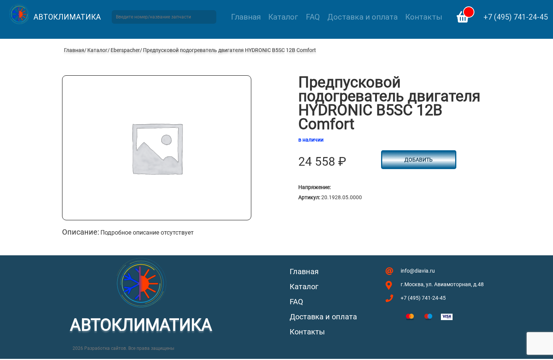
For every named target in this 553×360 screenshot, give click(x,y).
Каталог (283, 16)
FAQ (313, 16)
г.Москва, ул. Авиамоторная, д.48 (442, 284)
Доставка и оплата (362, 16)
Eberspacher (125, 50)
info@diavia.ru (418, 271)
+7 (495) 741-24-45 (515, 16)
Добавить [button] (418, 160)
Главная (246, 16)
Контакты (423, 16)
